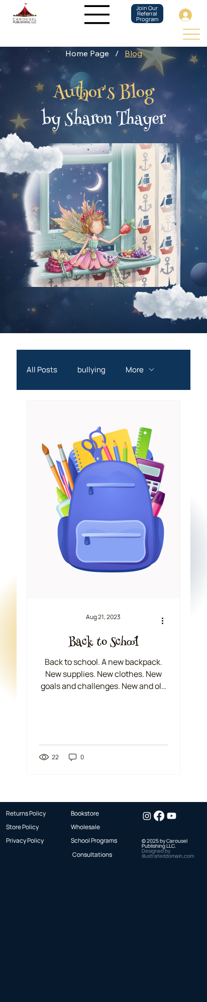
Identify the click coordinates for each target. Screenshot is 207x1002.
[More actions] (166, 621)
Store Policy (22, 827)
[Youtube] (171, 816)
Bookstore (85, 813)
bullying (91, 369)
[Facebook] (159, 816)
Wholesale (85, 827)
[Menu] (97, 14)
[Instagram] (147, 816)
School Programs (94, 840)
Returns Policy (26, 813)
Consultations (92, 854)
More (135, 369)
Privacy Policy (25, 840)
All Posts (42, 369)
